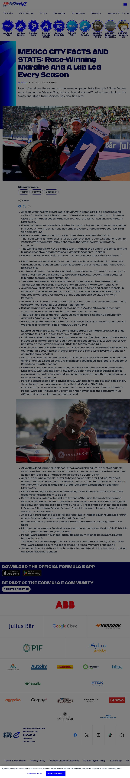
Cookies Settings (34, 773)
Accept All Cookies (55, 773)
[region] (65, 772)
